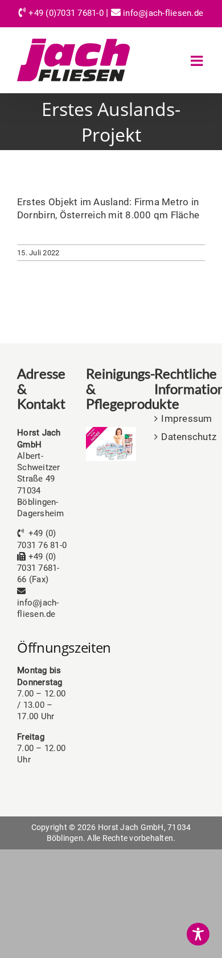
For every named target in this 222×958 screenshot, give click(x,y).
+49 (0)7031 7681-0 (66, 13)
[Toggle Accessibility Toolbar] (198, 934)
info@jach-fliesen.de (163, 13)
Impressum (180, 418)
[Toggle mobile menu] (198, 60)
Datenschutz (180, 436)
